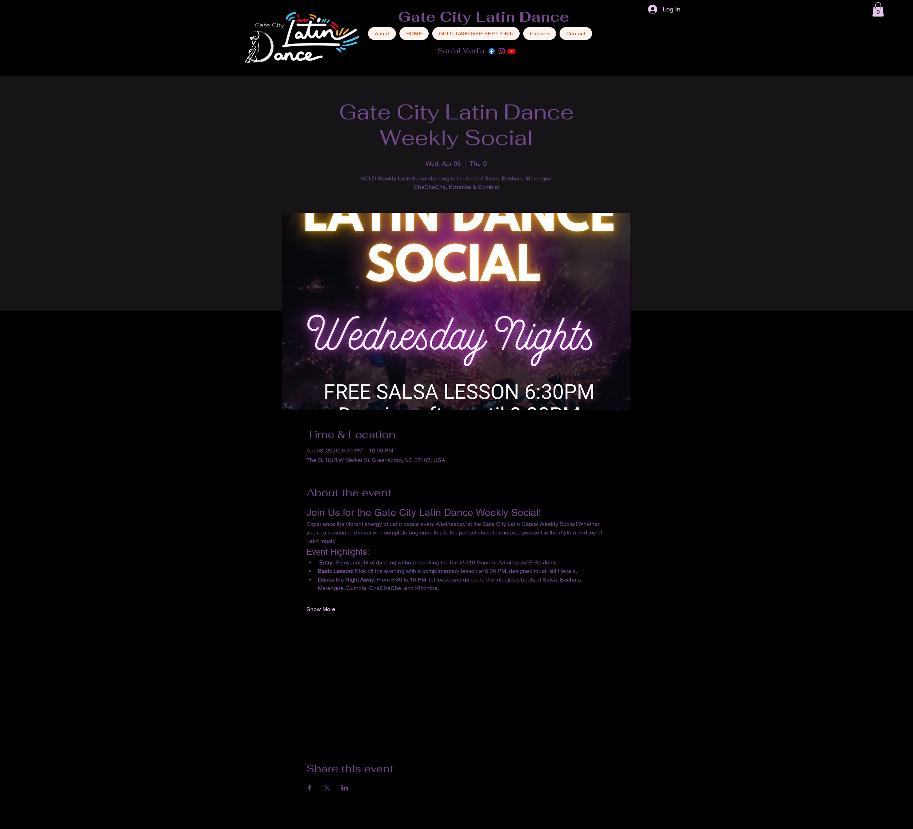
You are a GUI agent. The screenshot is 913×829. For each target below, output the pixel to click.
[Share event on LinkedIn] (344, 787)
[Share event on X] (327, 787)
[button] (878, 9)
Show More (320, 609)
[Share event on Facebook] (309, 787)
